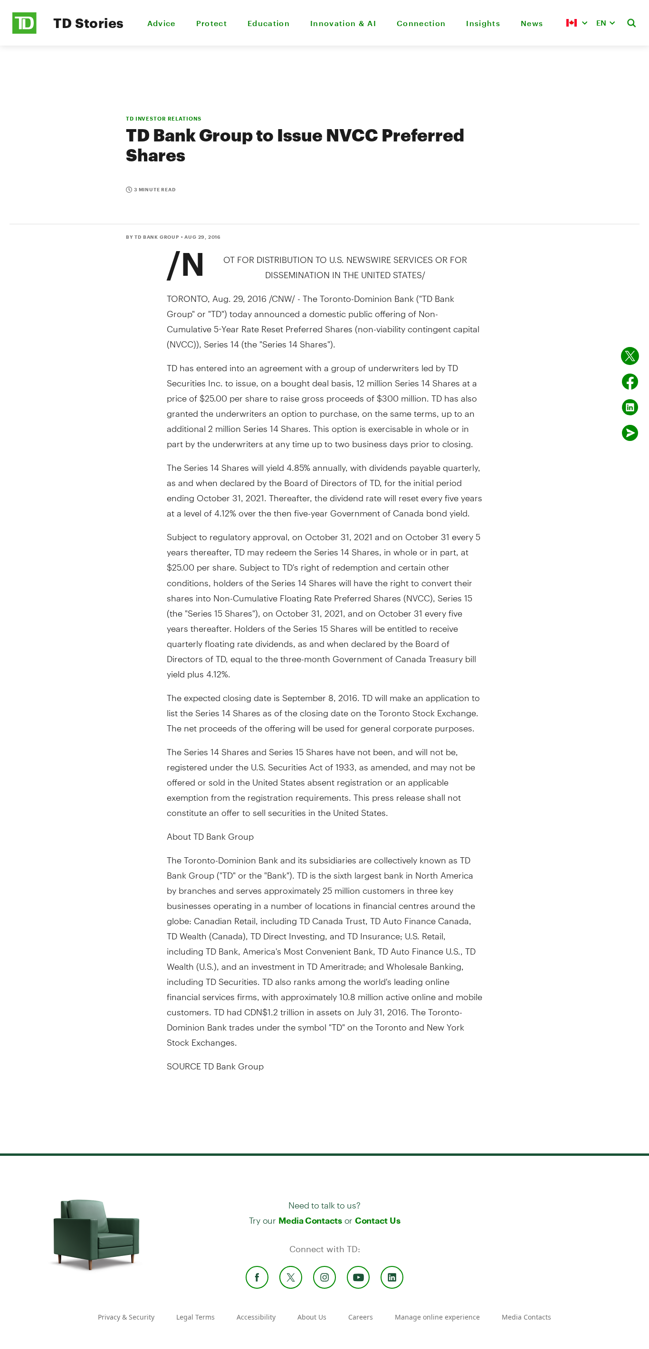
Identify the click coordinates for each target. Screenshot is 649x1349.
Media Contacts (310, 1220)
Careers (360, 1316)
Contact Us (377, 1220)
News (532, 23)
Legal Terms (195, 1316)
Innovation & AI (343, 23)
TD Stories (88, 22)
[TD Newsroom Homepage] (24, 31)
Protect (211, 23)
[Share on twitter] (630, 356)
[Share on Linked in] (630, 407)
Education (269, 23)
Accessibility (256, 1316)
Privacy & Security (126, 1316)
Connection (421, 23)
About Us (311, 1316)
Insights (483, 23)
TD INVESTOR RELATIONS (163, 118)
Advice (161, 23)
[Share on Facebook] (630, 381)
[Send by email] (630, 433)
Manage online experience (437, 1316)
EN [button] (601, 22)
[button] (576, 22)
